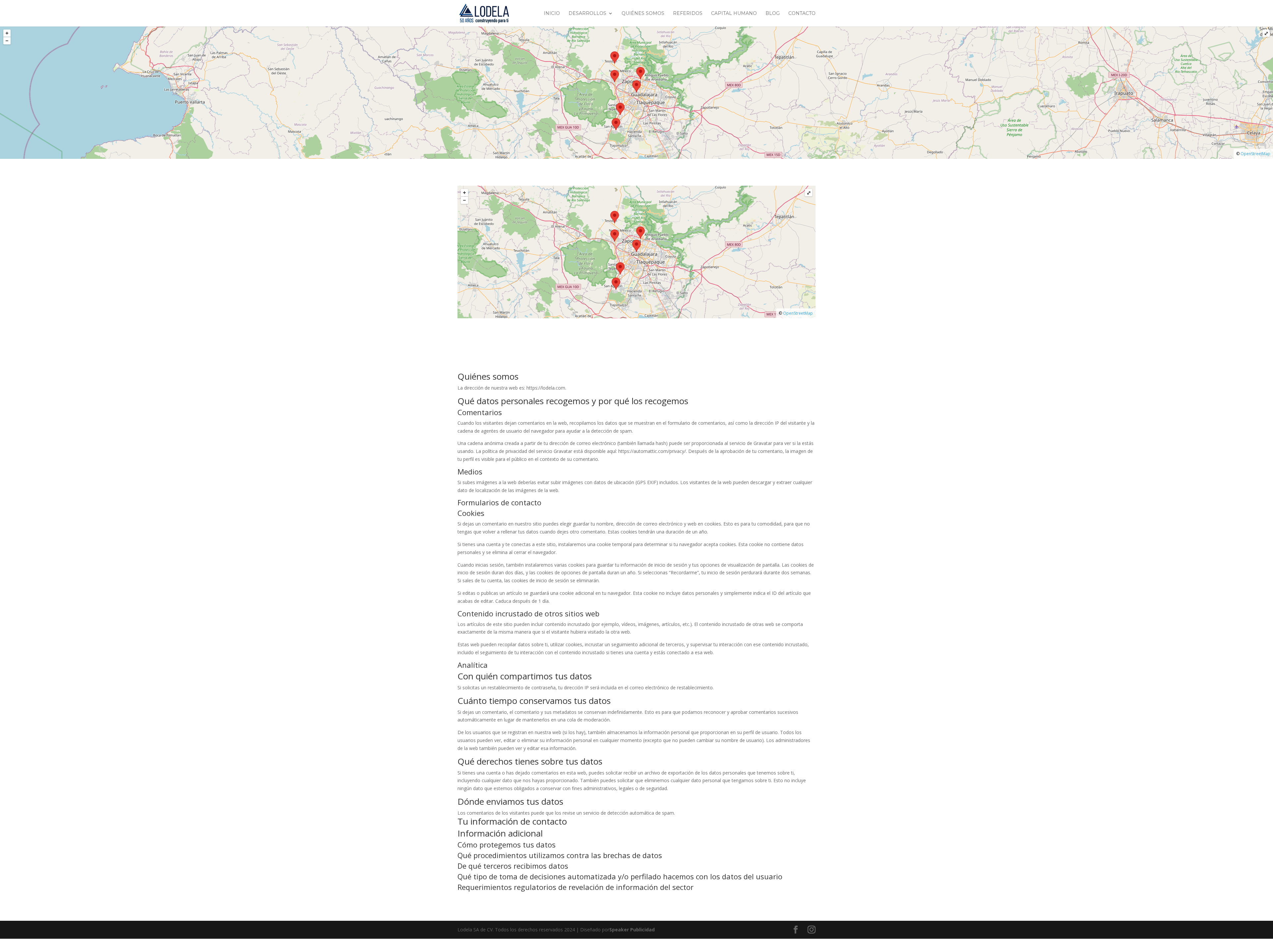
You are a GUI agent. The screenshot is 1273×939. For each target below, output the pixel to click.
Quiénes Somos (643, 13)
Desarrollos (587, 13)
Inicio (552, 13)
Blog (772, 13)
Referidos (687, 13)
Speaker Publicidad (632, 929)
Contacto (802, 13)
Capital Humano (734, 13)
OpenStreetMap (1255, 153)
